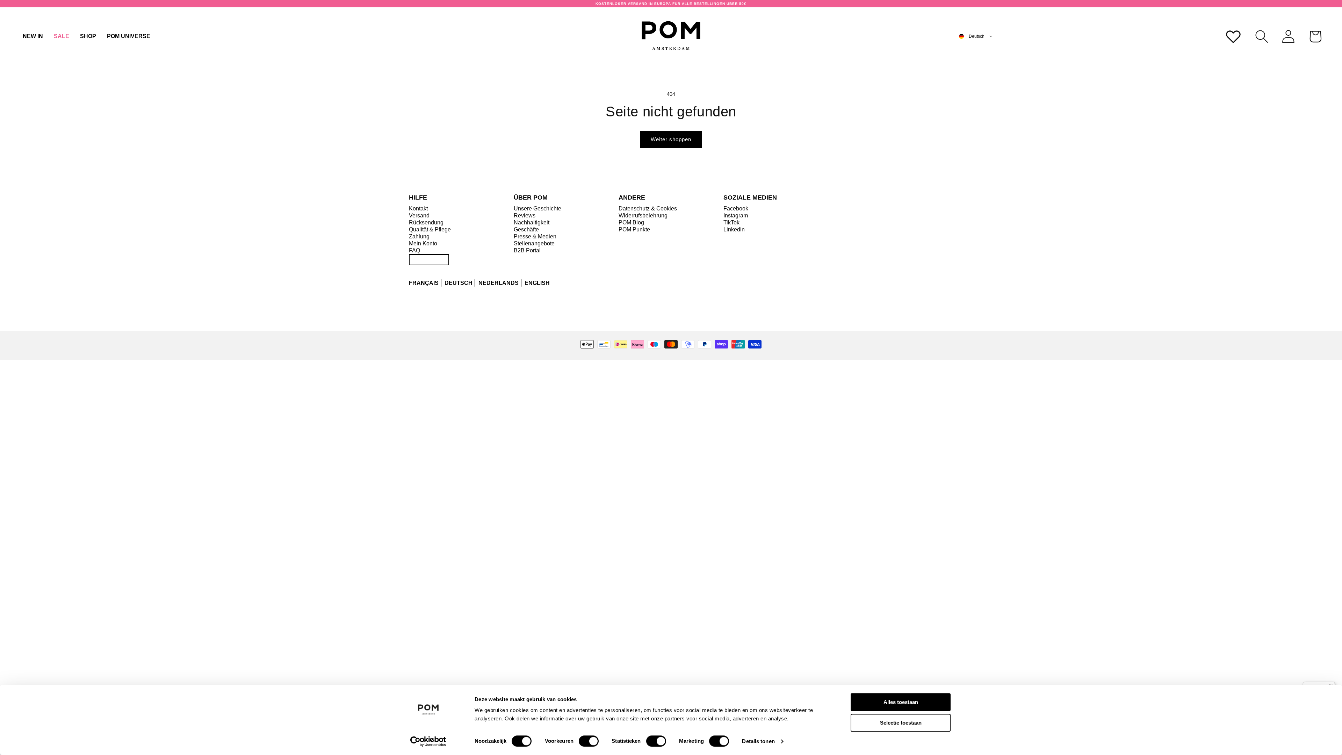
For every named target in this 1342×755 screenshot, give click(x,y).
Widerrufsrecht (429, 260)
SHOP (88, 36)
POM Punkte (634, 229)
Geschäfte (526, 229)
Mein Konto (423, 243)
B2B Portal (527, 250)
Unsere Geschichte (537, 208)
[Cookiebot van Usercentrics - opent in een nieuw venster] (428, 741)
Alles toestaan (900, 702)
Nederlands (498, 283)
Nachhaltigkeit (531, 222)
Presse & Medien (535, 236)
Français (424, 283)
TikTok (731, 222)
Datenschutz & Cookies (648, 208)
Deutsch (458, 283)
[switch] (589, 741)
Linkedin (734, 229)
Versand (419, 215)
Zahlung (419, 236)
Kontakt (418, 208)
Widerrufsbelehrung (643, 215)
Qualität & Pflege (430, 229)
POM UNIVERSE (128, 36)
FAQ (414, 250)
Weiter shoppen (671, 139)
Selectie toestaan (901, 723)
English (537, 283)
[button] (87, 36)
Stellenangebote (534, 243)
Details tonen (758, 741)
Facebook (735, 208)
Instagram (735, 215)
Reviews (524, 215)
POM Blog (631, 222)
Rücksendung (426, 222)
